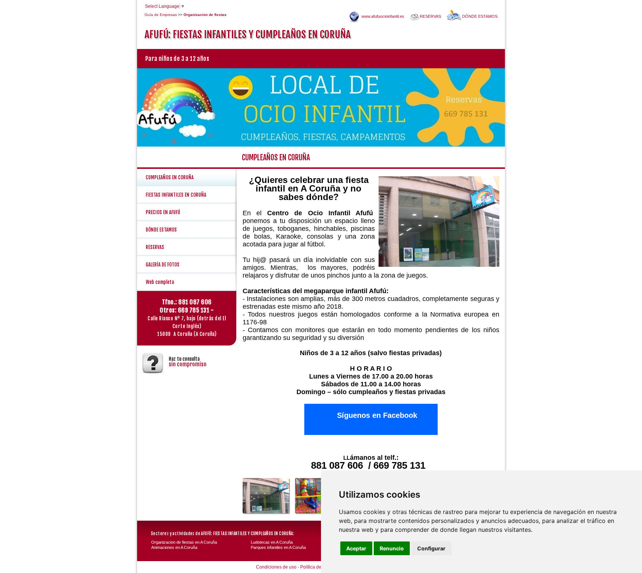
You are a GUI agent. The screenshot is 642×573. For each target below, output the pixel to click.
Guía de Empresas (161, 15)
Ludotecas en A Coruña (272, 542)
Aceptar (356, 548)
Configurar (431, 548)
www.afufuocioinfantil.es (382, 16)
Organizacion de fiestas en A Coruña (184, 542)
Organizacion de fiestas (205, 15)
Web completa (160, 282)
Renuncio (392, 548)
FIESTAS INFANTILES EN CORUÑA (176, 195)
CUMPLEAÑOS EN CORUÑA (170, 177)
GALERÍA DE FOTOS (162, 265)
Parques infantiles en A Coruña (278, 547)
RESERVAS (430, 16)
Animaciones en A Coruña (174, 547)
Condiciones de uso (276, 567)
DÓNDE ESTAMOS (479, 16)
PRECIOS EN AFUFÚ (163, 212)
